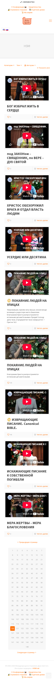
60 (27, 587)
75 (32, 596)
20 (37, 560)
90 (37, 606)
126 (41, 628)
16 (17, 560)
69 (37, 592)
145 (32, 642)
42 (41, 573)
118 (36, 624)
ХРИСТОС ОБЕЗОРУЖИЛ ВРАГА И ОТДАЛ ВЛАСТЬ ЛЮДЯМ (25, 209)
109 (27, 619)
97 (37, 610)
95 (27, 610)
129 (22, 633)
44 (17, 578)
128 (17, 633)
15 (12, 560)
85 (12, 606)
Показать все (44, 68)
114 (17, 624)
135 (17, 638)
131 (32, 633)
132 (36, 633)
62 (37, 587)
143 (22, 642)
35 (41, 569)
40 (32, 573)
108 (22, 619)
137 (27, 638)
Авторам (30, 65)
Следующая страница (25, 652)
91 (41, 606)
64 (12, 592)
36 (12, 573)
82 (32, 601)
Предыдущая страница (28, 542)
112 (41, 619)
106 (12, 619)
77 (41, 596)
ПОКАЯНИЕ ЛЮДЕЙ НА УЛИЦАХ (24, 367)
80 (22, 601)
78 (12, 601)
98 (41, 610)
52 (22, 583)
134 (12, 638)
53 (27, 583)
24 (22, 564)
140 (41, 638)
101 (22, 615)
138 (32, 638)
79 (17, 601)
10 (22, 555)
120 (12, 628)
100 (17, 615)
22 (12, 564)
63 (41, 587)
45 (22, 578)
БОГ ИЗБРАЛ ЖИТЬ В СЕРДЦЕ (23, 108)
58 (17, 587)
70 (41, 592)
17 (22, 560)
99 (12, 615)
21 (41, 560)
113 (12, 624)
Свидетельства (35, 7)
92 (12, 610)
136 (22, 638)
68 (32, 592)
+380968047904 (28, 2)
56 (41, 583)
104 (36, 615)
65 (17, 592)
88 (27, 606)
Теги (18, 65)
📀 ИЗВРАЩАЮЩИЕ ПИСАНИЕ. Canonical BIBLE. (23, 423)
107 (17, 619)
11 (27, 555)
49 (41, 578)
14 (41, 555)
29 (12, 569)
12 (32, 555)
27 (37, 564)
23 (17, 564)
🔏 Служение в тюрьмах (17, 10)
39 (27, 573)
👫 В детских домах (37, 10)
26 (32, 564)
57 (12, 587)
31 (22, 569)
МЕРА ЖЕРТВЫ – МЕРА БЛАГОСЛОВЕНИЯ (24, 525)
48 (37, 578)
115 (22, 624)
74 (27, 596)
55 (37, 583)
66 (22, 592)
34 (37, 569)
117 (32, 624)
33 (32, 569)
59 (22, 587)
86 (17, 606)
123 (27, 628)
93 (17, 610)
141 (12, 642)
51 (17, 583)
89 (32, 606)
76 (37, 596)
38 (22, 573)
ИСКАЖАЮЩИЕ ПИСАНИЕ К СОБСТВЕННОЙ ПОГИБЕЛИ (27, 475)
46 (27, 578)
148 (27, 647)
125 (36, 628)
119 (41, 624)
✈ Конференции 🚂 (18, 7)
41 (37, 573)
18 (27, 560)
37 (17, 573)
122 (22, 628)
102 (27, 615)
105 (41, 615)
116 (27, 624)
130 (27, 633)
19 (32, 560)
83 (37, 601)
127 (12, 633)
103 (32, 615)
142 (17, 642)
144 (27, 642)
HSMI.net (36, 668)
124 (32, 628)
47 (32, 578)
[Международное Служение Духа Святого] (27, 21)
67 (27, 592)
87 (22, 606)
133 (41, 633)
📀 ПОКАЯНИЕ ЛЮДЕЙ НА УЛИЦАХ (27, 302)
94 (22, 610)
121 (17, 628)
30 (17, 569)
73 (22, 596)
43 (12, 578)
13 (37, 555)
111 (36, 619)
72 (17, 596)
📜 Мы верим (27, 13)
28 (41, 564)
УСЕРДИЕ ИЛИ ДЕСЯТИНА (26, 257)
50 (12, 583)
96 (32, 610)
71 (12, 596)
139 (36, 638)
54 (32, 583)
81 (27, 601)
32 (27, 569)
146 (36, 642)
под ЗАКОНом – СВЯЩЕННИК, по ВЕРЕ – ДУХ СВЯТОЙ (25, 158)
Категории (8, 65)
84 (41, 601)
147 (41, 642)
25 (27, 564)
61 (32, 587)
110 (32, 619)
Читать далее (42, 117)
